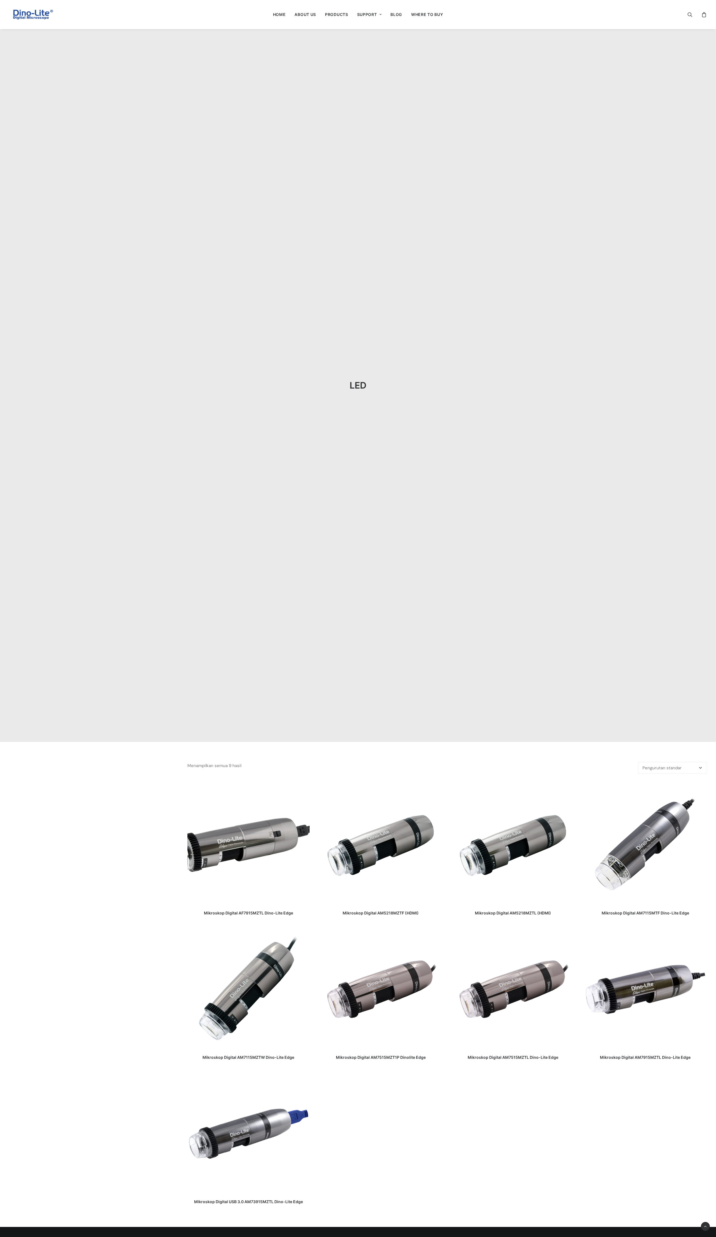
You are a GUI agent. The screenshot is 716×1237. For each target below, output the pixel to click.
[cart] (703, 14)
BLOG (396, 14)
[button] (693, 14)
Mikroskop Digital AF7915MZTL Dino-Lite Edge (248, 913)
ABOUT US (305, 14)
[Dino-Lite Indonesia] (33, 15)
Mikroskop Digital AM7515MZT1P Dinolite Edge (381, 1057)
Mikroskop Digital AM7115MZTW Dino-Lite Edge (248, 1057)
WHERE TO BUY (427, 14)
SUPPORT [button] (367, 14)
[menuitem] (279, 14)
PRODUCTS (336, 14)
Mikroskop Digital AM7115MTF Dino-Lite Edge (645, 913)
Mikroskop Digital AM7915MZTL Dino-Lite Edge (645, 1057)
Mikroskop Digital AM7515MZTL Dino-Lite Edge (513, 1057)
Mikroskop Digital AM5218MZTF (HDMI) (381, 913)
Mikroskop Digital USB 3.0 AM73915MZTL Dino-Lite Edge (248, 1201)
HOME (279, 14)
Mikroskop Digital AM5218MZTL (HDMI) (513, 913)
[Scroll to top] (705, 1226)
